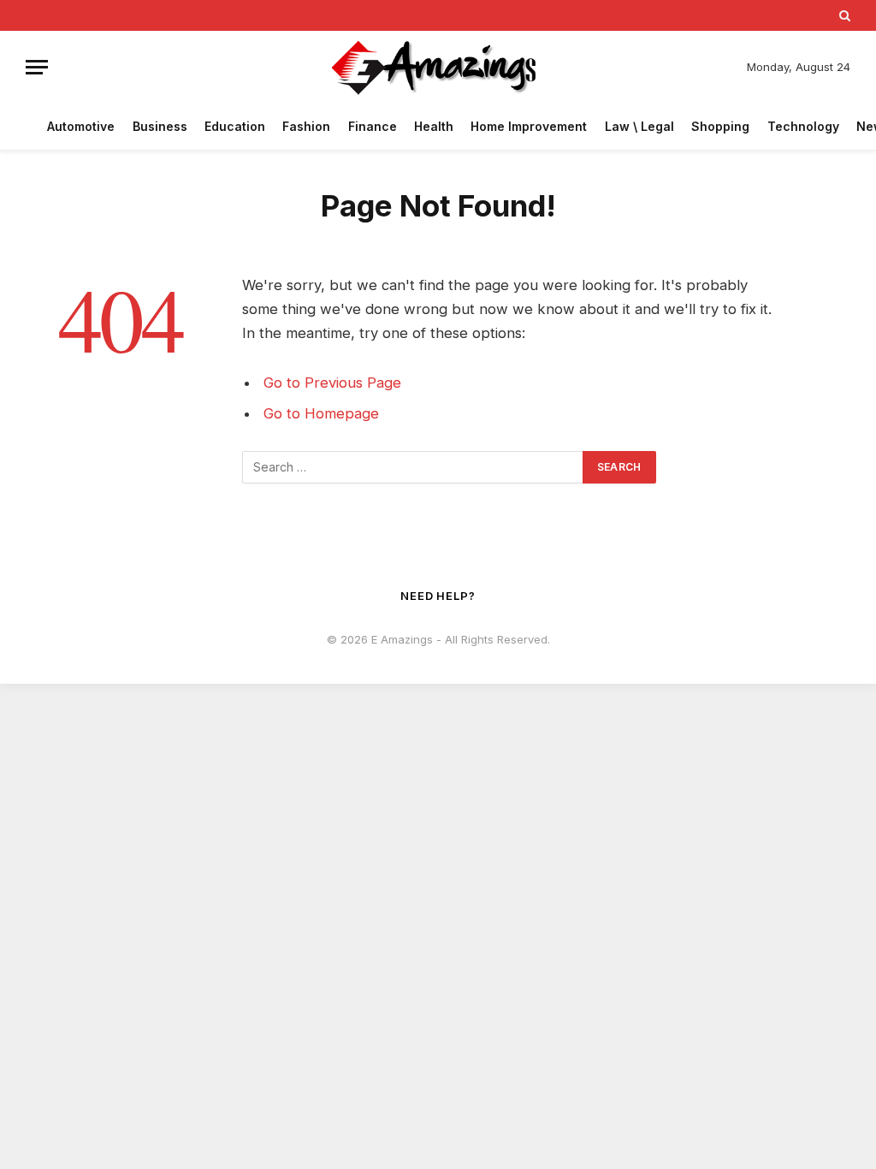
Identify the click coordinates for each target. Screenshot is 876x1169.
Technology (803, 126)
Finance (372, 126)
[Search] (843, 15)
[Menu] (37, 67)
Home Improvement (529, 126)
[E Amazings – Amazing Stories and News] (438, 67)
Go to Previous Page (332, 382)
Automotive (81, 126)
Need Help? (438, 595)
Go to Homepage (321, 413)
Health (433, 126)
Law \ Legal (639, 126)
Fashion (306, 126)
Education (234, 126)
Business (160, 126)
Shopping (720, 126)
